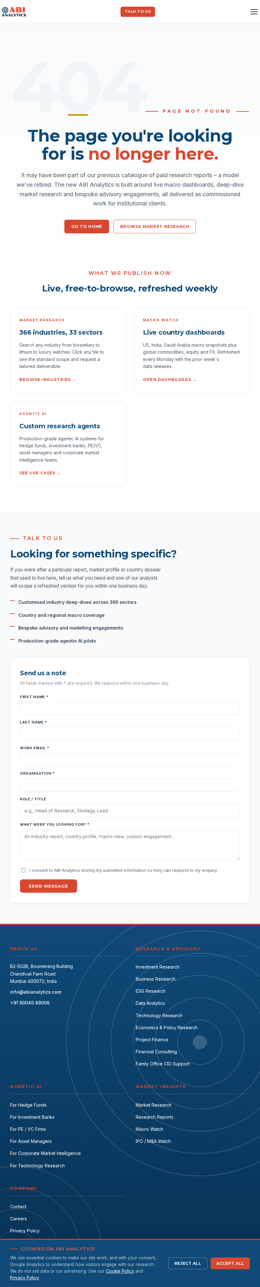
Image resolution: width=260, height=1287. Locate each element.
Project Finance (152, 1039)
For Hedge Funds (28, 1105)
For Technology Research (37, 1165)
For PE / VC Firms (28, 1129)
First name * (34, 697)
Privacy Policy (25, 1230)
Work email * (34, 748)
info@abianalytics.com (35, 992)
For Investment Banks (32, 1117)
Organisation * (37, 773)
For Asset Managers (31, 1141)
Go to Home (86, 226)
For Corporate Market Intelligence (45, 1153)
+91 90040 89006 (29, 1002)
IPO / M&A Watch (153, 1141)
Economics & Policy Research (167, 1027)
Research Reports (154, 1117)
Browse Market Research (154, 226)
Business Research (155, 979)
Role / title (33, 799)
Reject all (187, 1263)
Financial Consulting (156, 1051)
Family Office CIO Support (163, 1063)
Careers (18, 1218)
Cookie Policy (120, 1271)
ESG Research (151, 991)
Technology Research (159, 1015)
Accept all (230, 1263)
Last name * (33, 722)
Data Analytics (150, 1003)
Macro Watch (149, 1129)
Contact (18, 1206)
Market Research (154, 1105)
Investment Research (157, 967)
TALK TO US (138, 11)
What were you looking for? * (54, 824)
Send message (48, 886)
